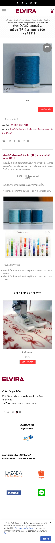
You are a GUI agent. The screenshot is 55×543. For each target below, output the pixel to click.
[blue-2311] (27, 68)
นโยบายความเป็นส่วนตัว (24, 528)
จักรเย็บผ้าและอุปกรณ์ (22, 20)
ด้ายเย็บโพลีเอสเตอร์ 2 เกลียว (22, 129)
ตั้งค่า (6, 533)
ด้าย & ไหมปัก (37, 20)
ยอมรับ (46, 538)
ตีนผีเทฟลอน (27, 352)
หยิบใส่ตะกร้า (45, 109)
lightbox (7, 89)
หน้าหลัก (9, 20)
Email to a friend (11, 119)
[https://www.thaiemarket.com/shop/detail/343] (27, 437)
